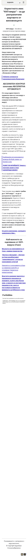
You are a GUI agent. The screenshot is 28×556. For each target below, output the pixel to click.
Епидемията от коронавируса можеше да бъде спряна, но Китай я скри (13, 159)
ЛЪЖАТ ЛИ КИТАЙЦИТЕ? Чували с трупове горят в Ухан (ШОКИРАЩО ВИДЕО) (14, 167)
